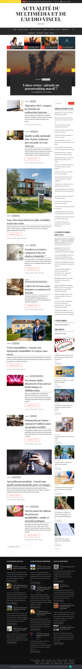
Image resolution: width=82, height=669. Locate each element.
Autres (15, 29)
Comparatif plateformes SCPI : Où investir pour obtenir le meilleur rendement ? (63, 179)
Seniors (33, 245)
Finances (57, 353)
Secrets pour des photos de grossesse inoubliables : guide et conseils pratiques (64, 166)
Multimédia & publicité (55, 29)
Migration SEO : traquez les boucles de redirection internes (38, 109)
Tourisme (45, 29)
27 (57, 548)
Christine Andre (59, 262)
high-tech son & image (35, 29)
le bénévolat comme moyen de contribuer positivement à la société (63, 407)
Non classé (46, 79)
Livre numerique (59, 255)
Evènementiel (65, 29)
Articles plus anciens (14, 546)
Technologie (34, 131)
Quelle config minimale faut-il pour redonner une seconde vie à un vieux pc (64, 119)
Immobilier (16, 215)
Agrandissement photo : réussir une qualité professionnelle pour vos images (64, 159)
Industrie (33, 416)
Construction (35, 281)
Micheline (23, 499)
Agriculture (37, 660)
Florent (49, 92)
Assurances (48, 660)
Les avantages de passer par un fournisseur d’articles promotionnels (67, 606)
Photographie (31, 33)
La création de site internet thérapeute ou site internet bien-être (42, 635)
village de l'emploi (59, 310)
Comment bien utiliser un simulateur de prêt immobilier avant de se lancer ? (64, 191)
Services (52, 33)
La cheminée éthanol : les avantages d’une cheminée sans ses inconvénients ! (43, 613)
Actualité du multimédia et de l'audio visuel (41, 13)
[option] (15, 43)
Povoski (39, 443)
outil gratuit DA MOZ (60, 269)
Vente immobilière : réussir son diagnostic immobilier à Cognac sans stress (27, 351)
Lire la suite (58, 363)
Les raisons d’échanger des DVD (67, 566)
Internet (33, 101)
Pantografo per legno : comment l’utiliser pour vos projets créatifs (38, 424)
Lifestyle (42, 663)
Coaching (58, 660)
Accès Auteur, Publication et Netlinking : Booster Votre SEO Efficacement (62, 224)
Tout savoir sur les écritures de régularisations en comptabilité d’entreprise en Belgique (64, 250)
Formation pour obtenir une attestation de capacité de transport (64, 264)
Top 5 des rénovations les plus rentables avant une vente (32, 1)
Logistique (47, 663)
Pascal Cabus (41, 162)
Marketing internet (23, 29)
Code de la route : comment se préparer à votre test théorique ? (64, 296)
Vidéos (61, 565)
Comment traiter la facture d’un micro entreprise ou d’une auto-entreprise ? (64, 357)
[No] (80, 667)
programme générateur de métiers (63, 285)
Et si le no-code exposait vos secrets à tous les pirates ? (41, 87)
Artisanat (28, 281)
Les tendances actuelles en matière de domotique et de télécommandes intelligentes (63, 514)
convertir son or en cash (61, 301)
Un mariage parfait (64, 586)
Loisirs (46, 33)
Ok (70, 666)
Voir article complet (12, 580)
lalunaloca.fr (58, 294)
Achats (32, 660)
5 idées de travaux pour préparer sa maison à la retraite (37, 289)
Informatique (71, 661)
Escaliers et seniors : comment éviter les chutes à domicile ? (36, 253)
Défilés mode (39, 33)
